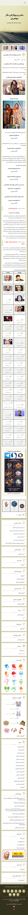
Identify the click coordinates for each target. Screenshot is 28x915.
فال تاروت (22, 787)
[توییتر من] (4, 891)
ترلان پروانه (8, 345)
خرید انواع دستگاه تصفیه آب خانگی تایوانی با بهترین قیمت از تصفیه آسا (14, 799)
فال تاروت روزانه (20, 747)
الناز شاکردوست (19, 359)
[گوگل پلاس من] (17, 894)
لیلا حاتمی (8, 322)
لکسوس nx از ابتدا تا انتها (19, 806)
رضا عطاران (19, 312)
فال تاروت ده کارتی (20, 775)
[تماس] (8, 891)
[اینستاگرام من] (12, 891)
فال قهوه (22, 576)
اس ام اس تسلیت (20, 537)
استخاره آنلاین (21, 554)
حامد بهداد (8, 302)
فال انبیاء (22, 565)
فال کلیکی (22, 629)
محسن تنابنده (8, 399)
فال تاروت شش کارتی (19, 768)
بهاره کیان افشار (8, 312)
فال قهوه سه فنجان (20, 579)
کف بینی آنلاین (6, 509)
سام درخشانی (19, 282)
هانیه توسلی (19, 385)
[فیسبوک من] (15, 891)
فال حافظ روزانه (21, 842)
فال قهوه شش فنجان (20, 582)
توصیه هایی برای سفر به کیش (18, 814)
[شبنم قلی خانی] (6, 48)
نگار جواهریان (8, 379)
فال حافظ (22, 838)
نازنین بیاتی (8, 417)
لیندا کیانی (20, 352)
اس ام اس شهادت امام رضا (19, 534)
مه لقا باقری (19, 292)
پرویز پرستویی (8, 392)
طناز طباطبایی (19, 302)
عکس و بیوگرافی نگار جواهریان (14, 17)
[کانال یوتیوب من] (14, 894)
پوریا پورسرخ (8, 424)
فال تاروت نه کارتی (20, 772)
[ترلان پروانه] (14, 48)
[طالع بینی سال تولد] (14, 718)
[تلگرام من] (19, 891)
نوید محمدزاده (20, 345)
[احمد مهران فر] (22, 48)
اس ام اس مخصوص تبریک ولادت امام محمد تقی (14, 543)
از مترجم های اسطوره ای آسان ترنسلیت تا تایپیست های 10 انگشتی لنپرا (14, 824)
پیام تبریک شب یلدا (20, 848)
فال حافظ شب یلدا (20, 845)
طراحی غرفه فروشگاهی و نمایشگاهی (17, 820)
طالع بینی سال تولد (20, 736)
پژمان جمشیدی (20, 407)
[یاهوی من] (23, 891)
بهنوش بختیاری (8, 359)
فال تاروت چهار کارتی (20, 762)
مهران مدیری (8, 385)
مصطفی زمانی (8, 329)
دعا (23, 618)
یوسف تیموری (19, 322)
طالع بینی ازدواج (14, 509)
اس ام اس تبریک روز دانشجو (18, 527)
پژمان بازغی (8, 292)
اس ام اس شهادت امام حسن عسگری (17, 531)
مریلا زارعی (19, 399)
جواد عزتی (20, 424)
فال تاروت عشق (21, 778)
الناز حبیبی (8, 352)
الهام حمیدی (19, 444)
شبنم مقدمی (19, 336)
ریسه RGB (22, 650)
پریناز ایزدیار (19, 392)
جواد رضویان (8, 372)
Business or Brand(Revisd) (19, 803)
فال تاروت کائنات (20, 753)
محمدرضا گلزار (20, 437)
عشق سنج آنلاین (21, 640)
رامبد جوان (19, 372)
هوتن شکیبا (8, 336)
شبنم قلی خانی (8, 282)
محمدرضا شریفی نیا (8, 407)
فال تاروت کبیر (21, 750)
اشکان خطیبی (19, 430)
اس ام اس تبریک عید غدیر (19, 540)
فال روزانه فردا (21, 880)
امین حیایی (20, 365)
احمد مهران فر (19, 417)
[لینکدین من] (10, 894)
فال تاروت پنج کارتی (20, 765)
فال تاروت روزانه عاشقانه (19, 781)
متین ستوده (8, 365)
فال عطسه (22, 869)
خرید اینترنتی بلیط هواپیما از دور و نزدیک (16, 817)
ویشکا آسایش (19, 379)
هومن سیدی (19, 329)
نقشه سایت (8, 904)
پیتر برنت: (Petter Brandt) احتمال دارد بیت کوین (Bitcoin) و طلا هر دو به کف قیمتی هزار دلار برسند (15, 810)
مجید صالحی (8, 437)
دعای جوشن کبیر (20, 615)
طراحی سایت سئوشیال (19, 827)
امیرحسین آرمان (8, 444)
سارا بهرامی (8, 430)
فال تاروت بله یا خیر (20, 784)
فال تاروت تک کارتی (20, 756)
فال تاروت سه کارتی (20, 759)
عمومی (17, 515)
